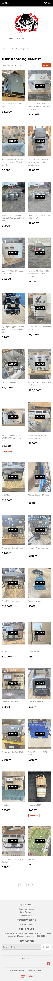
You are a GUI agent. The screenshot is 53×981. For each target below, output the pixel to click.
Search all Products (26, 924)
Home (4, 49)
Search (22, 959)
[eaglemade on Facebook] (48, 964)
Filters (46, 65)
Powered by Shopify (33, 971)
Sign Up (46, 947)
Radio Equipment (26, 912)
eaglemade (20, 971)
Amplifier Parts (26, 915)
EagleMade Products (26, 909)
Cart (49, 3)
